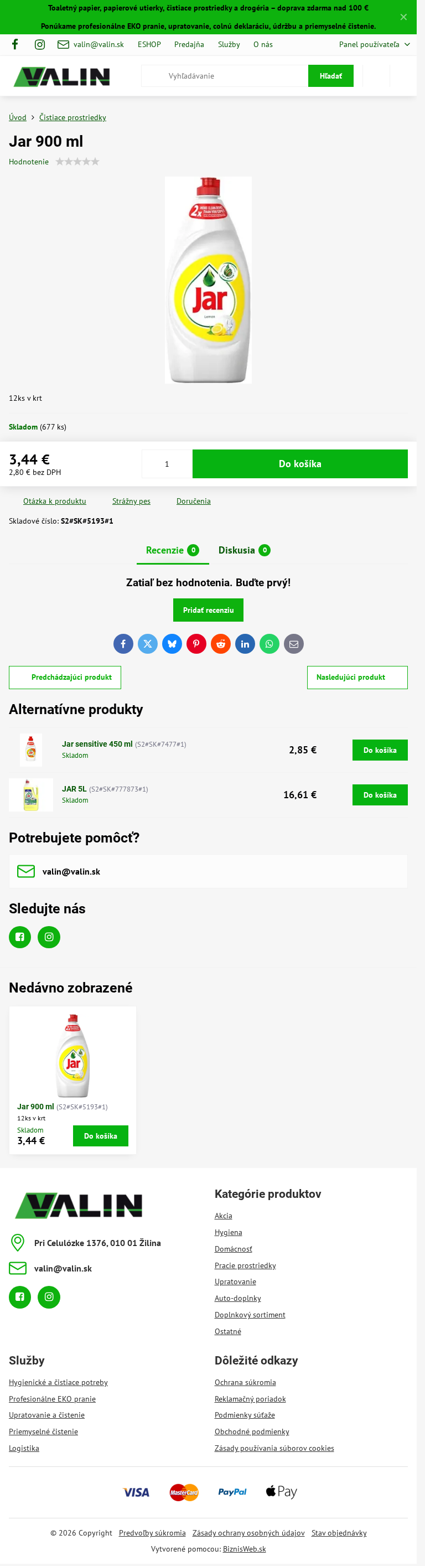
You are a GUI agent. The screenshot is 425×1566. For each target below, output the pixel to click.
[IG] (40, 44)
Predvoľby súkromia (152, 1533)
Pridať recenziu (208, 610)
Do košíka (300, 463)
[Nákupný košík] (376, 76)
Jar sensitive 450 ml (97, 744)
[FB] (18, 44)
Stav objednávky (339, 1533)
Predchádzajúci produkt (72, 677)
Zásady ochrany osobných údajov (249, 1533)
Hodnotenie (29, 162)
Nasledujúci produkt (351, 677)
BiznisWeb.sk (244, 1549)
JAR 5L (74, 788)
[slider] (77, 161)
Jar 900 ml (35, 1106)
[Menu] (403, 76)
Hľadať (331, 76)
